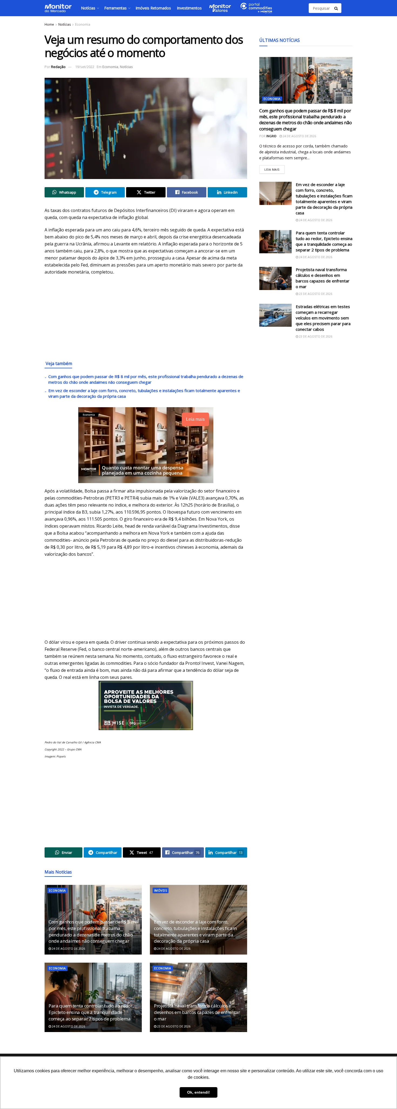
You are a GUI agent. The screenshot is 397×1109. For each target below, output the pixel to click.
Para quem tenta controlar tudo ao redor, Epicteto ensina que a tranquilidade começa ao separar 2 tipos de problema (91, 1012)
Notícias (88, 8)
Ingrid (271, 136)
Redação (58, 66)
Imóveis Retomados (153, 8)
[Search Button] (336, 8)
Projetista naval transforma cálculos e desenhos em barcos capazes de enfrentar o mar (197, 1012)
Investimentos (189, 8)
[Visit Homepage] (58, 8)
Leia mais (274, 168)
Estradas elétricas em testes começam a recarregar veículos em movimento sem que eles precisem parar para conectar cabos (323, 318)
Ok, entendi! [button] (198, 1092)
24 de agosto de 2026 (68, 948)
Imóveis (160, 890)
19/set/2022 (84, 66)
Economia (82, 24)
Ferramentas (115, 8)
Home (49, 24)
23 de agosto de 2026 (173, 1026)
